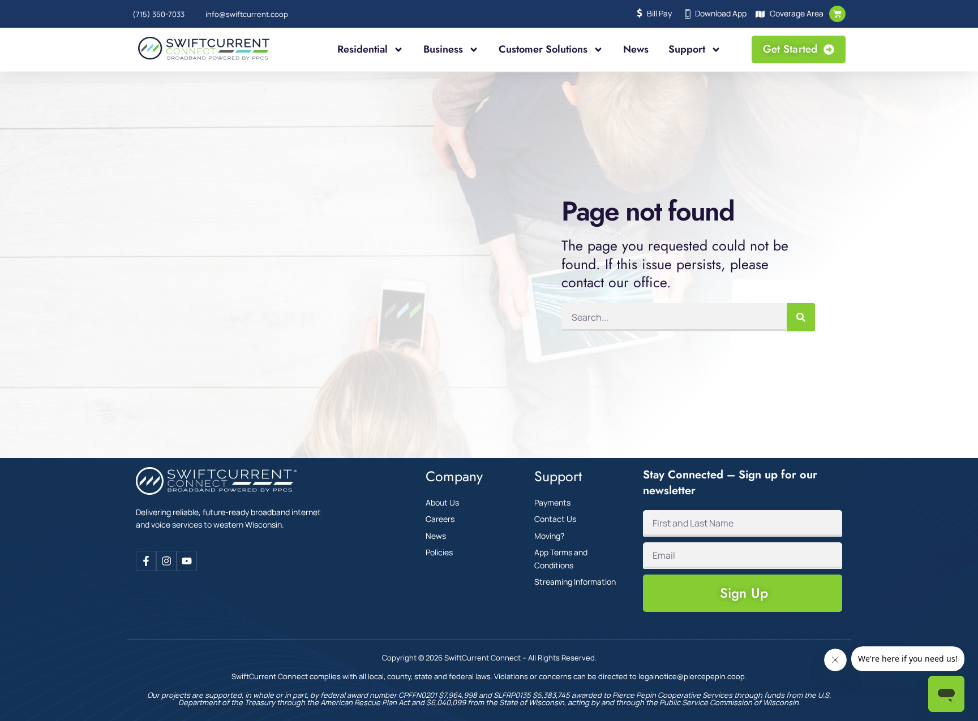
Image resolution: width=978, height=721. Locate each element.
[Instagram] (166, 561)
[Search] (801, 317)
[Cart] (837, 14)
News (636, 49)
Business (443, 49)
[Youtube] (187, 561)
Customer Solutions (543, 49)
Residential (362, 49)
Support (686, 49)
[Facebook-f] (146, 561)
